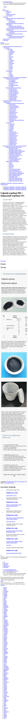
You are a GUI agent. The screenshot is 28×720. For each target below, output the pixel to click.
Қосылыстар (12, 22)
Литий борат (12, 104)
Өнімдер (5, 17)
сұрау (2, 581)
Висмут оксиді (12, 109)
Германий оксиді (13, 112)
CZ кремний (12, 80)
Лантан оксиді (12, 138)
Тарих (7, 13)
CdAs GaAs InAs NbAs (14, 169)
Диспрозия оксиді (13, 133)
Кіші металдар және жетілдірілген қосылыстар (14, 145)
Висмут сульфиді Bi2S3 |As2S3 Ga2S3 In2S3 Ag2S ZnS (13, 505)
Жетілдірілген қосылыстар (15, 37)
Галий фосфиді (13, 95)
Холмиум (11, 125)
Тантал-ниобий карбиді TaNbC (14, 553)
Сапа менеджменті (10, 14)
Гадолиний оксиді (13, 135)
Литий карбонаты (13, 105)
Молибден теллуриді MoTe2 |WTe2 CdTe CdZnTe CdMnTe (14, 518)
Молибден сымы (13, 148)
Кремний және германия (15, 26)
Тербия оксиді (12, 142)
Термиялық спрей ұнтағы (15, 155)
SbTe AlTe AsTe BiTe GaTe (15, 178)
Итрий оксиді (12, 144)
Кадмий (11, 56)
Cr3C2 (10, 162)
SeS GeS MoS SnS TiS (14, 170)
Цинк (10, 69)
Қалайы (11, 67)
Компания (8, 11)
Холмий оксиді (13, 136)
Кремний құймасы (13, 85)
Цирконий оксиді (13, 117)
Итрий (10, 130)
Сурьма (11, 50)
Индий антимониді (14, 93)
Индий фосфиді (13, 94)
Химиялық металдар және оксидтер (18, 31)
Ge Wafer (11, 86)
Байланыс (5, 40)
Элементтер (12, 20)
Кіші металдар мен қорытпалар (16, 36)
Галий (10, 59)
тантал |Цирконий (13, 160)
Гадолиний (12, 124)
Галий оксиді (12, 111)
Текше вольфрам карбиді (15, 158)
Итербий (11, 129)
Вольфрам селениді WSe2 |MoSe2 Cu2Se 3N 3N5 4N (14, 531)
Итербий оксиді (13, 143)
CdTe (10, 73)
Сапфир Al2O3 (13, 99)
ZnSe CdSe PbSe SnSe (14, 175)
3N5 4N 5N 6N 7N (10, 521)
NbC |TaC (11, 165)
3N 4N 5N (8, 545)
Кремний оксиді (13, 116)
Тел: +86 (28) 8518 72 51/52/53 (10, 571)
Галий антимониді (13, 91)
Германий (11, 60)
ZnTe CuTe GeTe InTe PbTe (15, 179)
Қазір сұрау (3, 261)
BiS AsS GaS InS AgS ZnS (15, 171)
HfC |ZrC (11, 166)
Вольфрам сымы (13, 157)
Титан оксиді (12, 118)
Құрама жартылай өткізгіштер (16, 27)
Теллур (11, 68)
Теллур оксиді (12, 114)
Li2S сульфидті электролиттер (16, 173)
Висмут (11, 54)
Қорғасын (11, 63)
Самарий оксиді (13, 140)
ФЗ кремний (12, 81)
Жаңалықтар (6, 39)
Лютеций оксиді (13, 139)
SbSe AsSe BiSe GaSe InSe (15, 174)
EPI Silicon (11, 83)
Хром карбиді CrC (9, 482)
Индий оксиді (12, 113)
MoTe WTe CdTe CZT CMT (16, 180)
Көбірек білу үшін (12, 492)
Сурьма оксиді (12, 108)
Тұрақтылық (9, 15)
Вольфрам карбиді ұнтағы (15, 152)
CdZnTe (11, 74)
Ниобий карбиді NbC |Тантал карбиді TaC (16, 481)
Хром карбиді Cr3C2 (11, 495)
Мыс (10, 58)
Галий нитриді (12, 98)
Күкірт (10, 64)
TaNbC (11, 164)
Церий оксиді (12, 131)
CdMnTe (11, 76)
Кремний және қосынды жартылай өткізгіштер (14, 77)
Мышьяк (11, 52)
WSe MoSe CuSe (13, 177)
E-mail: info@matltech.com (9, 569)
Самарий (11, 126)
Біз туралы (6, 10)
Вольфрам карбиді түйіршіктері (17, 151)
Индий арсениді (13, 90)
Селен (10, 65)
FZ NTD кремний (13, 82)
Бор (10, 55)
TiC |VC (11, 167)
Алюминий (12, 51)
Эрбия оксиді (12, 134)
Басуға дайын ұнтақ (14, 156)
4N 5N (7, 508)
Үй (4, 9)
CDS (10, 72)
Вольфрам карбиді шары (15, 149)
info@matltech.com (7, 1)
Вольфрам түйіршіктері (15, 153)
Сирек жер (11, 32)
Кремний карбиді (13, 96)
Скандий (11, 127)
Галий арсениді (13, 89)
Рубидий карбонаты (14, 107)
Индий (11, 62)
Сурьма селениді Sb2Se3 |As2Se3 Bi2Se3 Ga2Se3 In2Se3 (14, 542)
